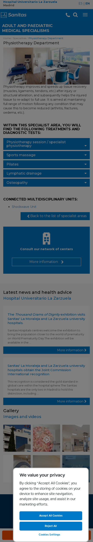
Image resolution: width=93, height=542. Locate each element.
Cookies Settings (49, 534)
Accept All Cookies (51, 515)
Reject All (51, 526)
